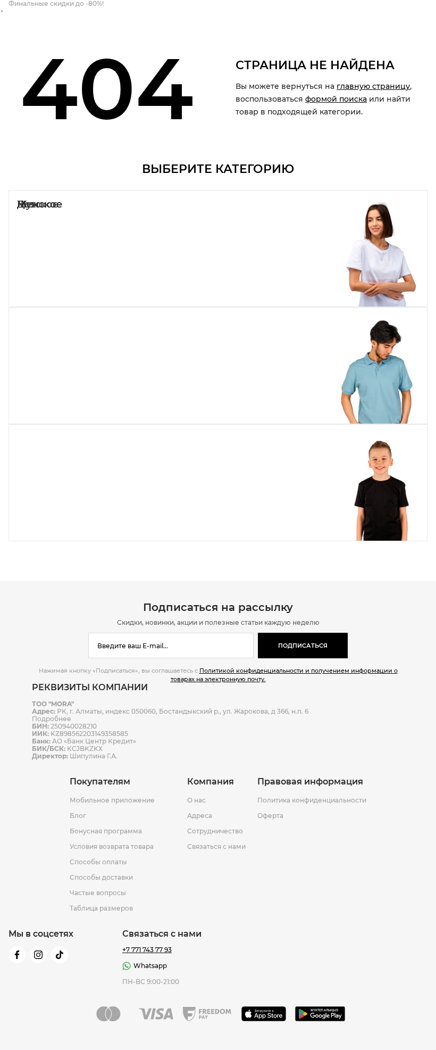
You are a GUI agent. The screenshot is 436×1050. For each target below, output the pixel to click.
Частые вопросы (98, 893)
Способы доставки (101, 877)
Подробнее (51, 719)
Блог (78, 816)
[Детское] (218, 482)
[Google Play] (320, 1013)
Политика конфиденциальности (311, 800)
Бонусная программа (106, 831)
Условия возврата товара (112, 846)
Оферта (270, 816)
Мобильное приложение (112, 800)
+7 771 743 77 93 (147, 950)
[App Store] (264, 1013)
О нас (196, 800)
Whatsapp (150, 966)
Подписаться (303, 645)
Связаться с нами (216, 846)
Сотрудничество (215, 831)
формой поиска (336, 99)
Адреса (199, 816)
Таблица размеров (101, 908)
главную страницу (373, 86)
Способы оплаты (98, 862)
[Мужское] (218, 365)
